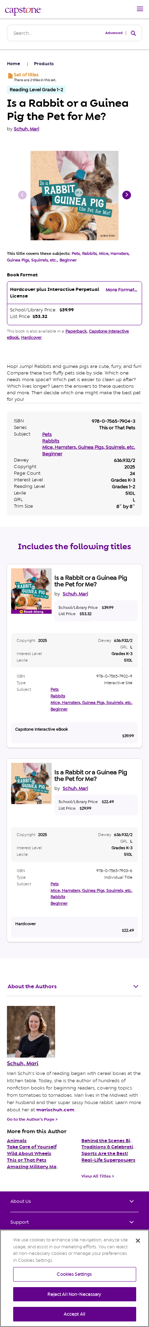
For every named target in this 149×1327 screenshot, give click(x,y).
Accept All (74, 1314)
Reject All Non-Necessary (74, 1294)
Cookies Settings (74, 1274)
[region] (74, 1278)
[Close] (138, 1240)
